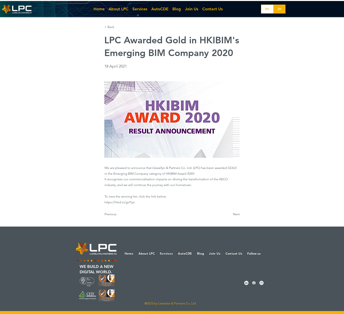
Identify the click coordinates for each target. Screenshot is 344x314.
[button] (118, 27)
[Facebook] (254, 283)
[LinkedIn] (246, 283)
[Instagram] (261, 283)
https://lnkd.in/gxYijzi (120, 202)
